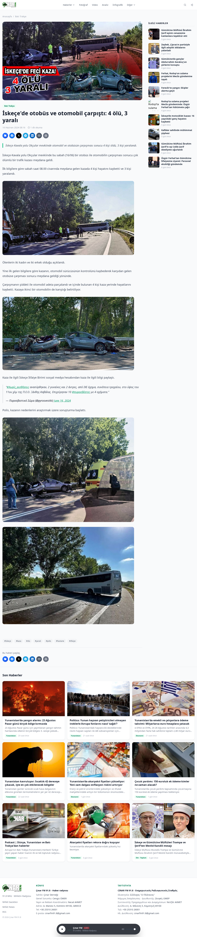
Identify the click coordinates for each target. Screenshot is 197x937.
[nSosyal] (5, 135)
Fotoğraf (83, 4)
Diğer (130, 4)
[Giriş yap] (192, 5)
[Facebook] (12, 135)
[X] (19, 135)
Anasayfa (7, 16)
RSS (4, 911)
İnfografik (118, 4)
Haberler (67, 4)
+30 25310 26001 (48, 909)
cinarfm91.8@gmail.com (57, 913)
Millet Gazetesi (10, 902)
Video (95, 4)
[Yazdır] (46, 135)
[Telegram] (25, 135)
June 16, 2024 (62, 400)
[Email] (39, 135)
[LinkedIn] (32, 135)
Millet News (8, 906)
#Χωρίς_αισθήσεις (18, 387)
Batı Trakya (20, 16)
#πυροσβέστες (81, 392)
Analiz (105, 4)
